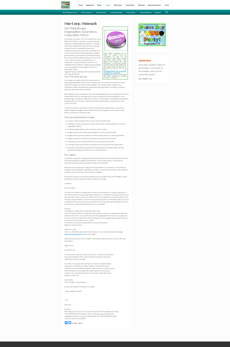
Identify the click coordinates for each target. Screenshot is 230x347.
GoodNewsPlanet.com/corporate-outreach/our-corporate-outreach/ (115, 72)
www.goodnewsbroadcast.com (74, 234)
